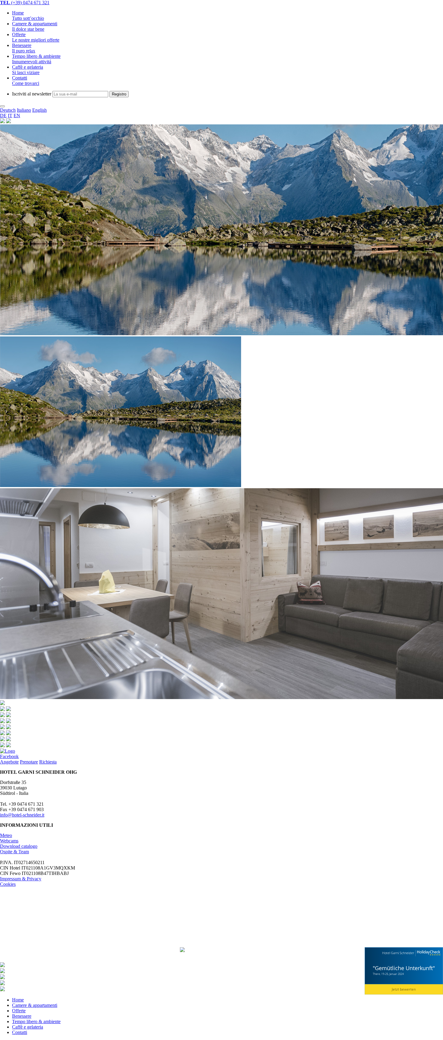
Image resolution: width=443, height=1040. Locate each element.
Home (28, 15)
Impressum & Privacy (20, 878)
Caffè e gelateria (27, 69)
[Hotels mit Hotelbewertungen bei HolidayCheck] (428, 953)
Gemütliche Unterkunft (404, 968)
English (39, 110)
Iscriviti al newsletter (31, 93)
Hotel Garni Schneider (398, 953)
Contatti (25, 80)
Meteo (6, 835)
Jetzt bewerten (404, 989)
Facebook (9, 756)
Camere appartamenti (34, 26)
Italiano (24, 110)
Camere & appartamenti (34, 1005)
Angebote (9, 761)
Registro (119, 94)
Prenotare (29, 761)
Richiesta (48, 761)
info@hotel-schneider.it (22, 814)
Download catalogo (18, 846)
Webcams (9, 840)
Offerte (35, 37)
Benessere (23, 48)
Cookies (8, 884)
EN (17, 115)
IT (10, 115)
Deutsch (8, 110)
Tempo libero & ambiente (36, 1021)
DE (3, 115)
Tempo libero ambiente (36, 59)
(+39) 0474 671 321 (24, 2)
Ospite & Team (14, 851)
